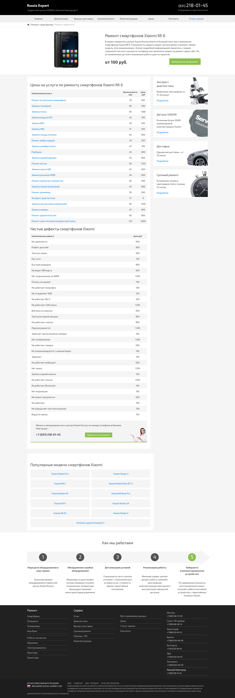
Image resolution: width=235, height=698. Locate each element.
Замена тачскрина (41, 105)
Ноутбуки (32, 631)
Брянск (170, 637)
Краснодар (173, 629)
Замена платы (39, 111)
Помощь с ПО (80, 636)
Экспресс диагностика (43, 198)
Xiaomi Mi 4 (60, 503)
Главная (38, 18)
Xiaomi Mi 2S (60, 513)
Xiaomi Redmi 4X (121, 503)
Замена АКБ (38, 129)
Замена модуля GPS (42, 117)
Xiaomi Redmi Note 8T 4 (121, 483)
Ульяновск (172, 661)
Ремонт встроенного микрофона (49, 100)
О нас (76, 616)
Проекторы (33, 657)
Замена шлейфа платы (44, 146)
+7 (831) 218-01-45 (48, 434)
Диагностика (61, 18)
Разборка (37, 152)
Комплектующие (129, 18)
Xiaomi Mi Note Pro (120, 493)
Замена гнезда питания (44, 134)
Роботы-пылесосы (37, 637)
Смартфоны (33, 616)
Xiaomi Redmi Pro (60, 473)
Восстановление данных (133, 616)
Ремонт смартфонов (42, 24)
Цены (151, 18)
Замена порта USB (41, 169)
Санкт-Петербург (176, 620)
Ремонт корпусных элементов (47, 180)
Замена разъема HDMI (43, 175)
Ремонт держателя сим (44, 215)
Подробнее (162, 100)
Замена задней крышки (44, 157)
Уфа (169, 653)
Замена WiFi (38, 123)
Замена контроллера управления (49, 203)
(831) (193, 5)
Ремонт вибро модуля (43, 140)
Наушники (32, 642)
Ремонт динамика (41, 192)
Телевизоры (33, 626)
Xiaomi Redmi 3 (120, 473)
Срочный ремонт (106, 18)
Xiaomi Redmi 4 (120, 513)
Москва (171, 612)
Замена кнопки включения (45, 186)
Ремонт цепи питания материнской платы (54, 221)
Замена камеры (40, 209)
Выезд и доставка (83, 18)
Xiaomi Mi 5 (60, 483)
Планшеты (32, 621)
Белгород (172, 645)
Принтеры (32, 652)
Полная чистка (39, 163)
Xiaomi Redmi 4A (60, 493)
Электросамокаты (36, 647)
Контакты (174, 18)
